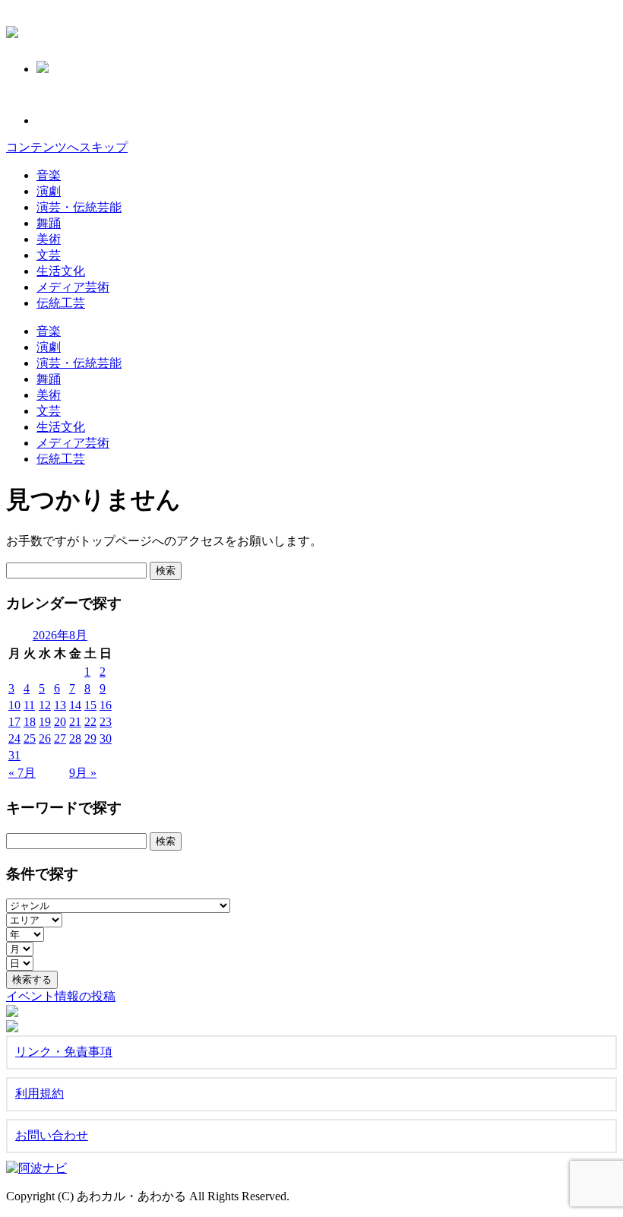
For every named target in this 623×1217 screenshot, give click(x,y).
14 (75, 705)
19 (45, 721)
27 (60, 738)
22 (90, 721)
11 (29, 705)
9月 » (82, 772)
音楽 (48, 175)
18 (30, 721)
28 (75, 738)
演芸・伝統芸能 (79, 207)
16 (106, 705)
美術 (48, 239)
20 (60, 721)
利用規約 (39, 1093)
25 (30, 738)
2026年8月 (60, 635)
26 (45, 738)
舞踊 (48, 223)
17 (14, 721)
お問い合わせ (51, 1135)
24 (14, 738)
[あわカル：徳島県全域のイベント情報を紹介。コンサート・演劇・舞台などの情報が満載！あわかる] (12, 29)
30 (106, 738)
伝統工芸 (60, 302)
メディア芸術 (72, 286)
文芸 (48, 255)
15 (90, 705)
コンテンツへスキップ (67, 147)
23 (106, 721)
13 (60, 705)
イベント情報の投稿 (60, 996)
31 (14, 755)
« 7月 (22, 772)
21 (75, 721)
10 (14, 705)
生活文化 (60, 271)
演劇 (48, 191)
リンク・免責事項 (63, 1051)
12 (45, 705)
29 (90, 738)
